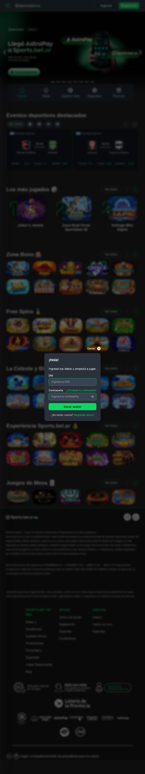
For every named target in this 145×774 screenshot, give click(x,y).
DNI (51, 375)
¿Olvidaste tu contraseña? (81, 390)
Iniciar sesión (72, 406)
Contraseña (56, 390)
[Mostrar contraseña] (92, 396)
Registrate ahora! (84, 414)
